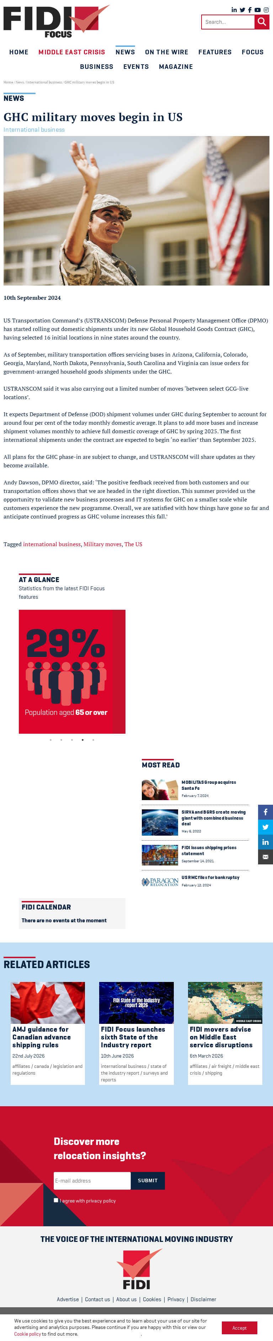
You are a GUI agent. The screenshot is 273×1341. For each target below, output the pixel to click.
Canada (41, 1066)
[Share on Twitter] (265, 827)
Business (96, 66)
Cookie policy (27, 1334)
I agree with (88, 1201)
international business (52, 544)
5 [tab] (93, 739)
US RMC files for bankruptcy (210, 877)
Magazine (176, 66)
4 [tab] (82, 739)
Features (215, 52)
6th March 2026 (206, 1056)
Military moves (103, 544)
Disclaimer (203, 1299)
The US (133, 544)
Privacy (175, 1299)
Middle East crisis (71, 52)
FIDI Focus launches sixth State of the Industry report (133, 1037)
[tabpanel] (72, 672)
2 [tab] (61, 739)
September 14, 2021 (198, 861)
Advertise (68, 1299)
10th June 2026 (117, 1056)
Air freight (221, 1066)
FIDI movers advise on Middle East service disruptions (221, 1037)
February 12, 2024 (196, 885)
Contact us (97, 1299)
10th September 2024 (32, 298)
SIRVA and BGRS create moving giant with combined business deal (214, 817)
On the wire (166, 52)
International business (44, 82)
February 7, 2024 (195, 795)
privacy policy (101, 1201)
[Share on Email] (265, 856)
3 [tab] (72, 739)
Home (18, 52)
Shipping (213, 1073)
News (125, 52)
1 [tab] (50, 739)
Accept (239, 1328)
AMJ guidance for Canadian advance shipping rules (41, 1037)
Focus (253, 52)
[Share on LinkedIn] (265, 842)
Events (136, 66)
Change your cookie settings (110, 1334)
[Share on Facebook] (265, 812)
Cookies (152, 1299)
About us (126, 1299)
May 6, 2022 (191, 831)
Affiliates (21, 1066)
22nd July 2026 (28, 1056)
